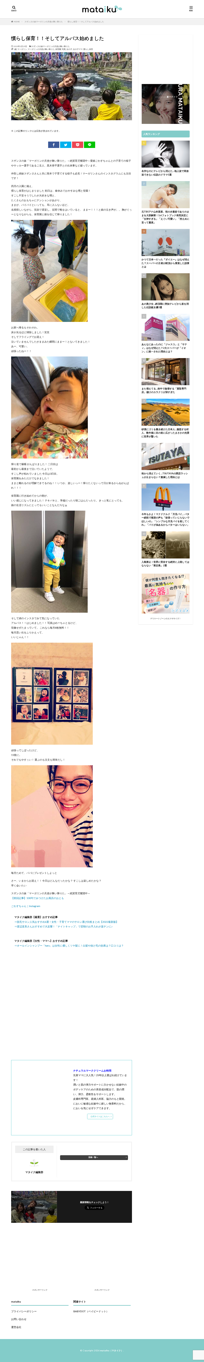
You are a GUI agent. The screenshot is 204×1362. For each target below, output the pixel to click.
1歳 (15, 49)
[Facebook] (53, 145)
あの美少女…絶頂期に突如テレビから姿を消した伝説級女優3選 (165, 305)
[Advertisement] (71, 1014)
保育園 (58, 49)
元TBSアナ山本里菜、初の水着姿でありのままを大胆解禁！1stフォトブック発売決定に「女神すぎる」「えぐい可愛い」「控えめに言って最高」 (165, 217)
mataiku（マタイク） (111, 1350)
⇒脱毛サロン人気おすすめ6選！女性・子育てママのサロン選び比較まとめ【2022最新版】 (66, 921)
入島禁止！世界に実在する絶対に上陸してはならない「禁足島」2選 (165, 563)
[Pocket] (77, 145)
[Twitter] (65, 145)
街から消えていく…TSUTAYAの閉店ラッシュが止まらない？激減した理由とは (165, 475)
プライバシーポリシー (24, 1311)
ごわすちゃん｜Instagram (25, 905)
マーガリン (22, 49)
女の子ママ (78, 49)
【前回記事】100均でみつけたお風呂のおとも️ (37, 897)
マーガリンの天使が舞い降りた (41, 49)
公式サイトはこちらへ (100, 1116)
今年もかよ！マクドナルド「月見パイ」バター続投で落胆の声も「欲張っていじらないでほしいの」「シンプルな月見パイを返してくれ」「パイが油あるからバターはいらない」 (165, 519)
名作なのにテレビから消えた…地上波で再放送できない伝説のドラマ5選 (165, 172)
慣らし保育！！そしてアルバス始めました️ (86, 21)
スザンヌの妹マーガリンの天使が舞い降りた (44, 21)
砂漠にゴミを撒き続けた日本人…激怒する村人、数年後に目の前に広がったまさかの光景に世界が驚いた (165, 433)
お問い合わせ (18, 1319)
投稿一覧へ (93, 1157)
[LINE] (89, 145)
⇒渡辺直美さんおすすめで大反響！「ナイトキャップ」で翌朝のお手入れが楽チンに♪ (63, 926)
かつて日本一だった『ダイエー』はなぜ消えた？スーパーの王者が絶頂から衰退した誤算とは (165, 263)
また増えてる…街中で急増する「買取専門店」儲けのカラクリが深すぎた (164, 390)
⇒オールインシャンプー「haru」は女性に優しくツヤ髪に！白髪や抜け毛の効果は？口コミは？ (69, 945)
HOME (17, 21)
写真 (64, 49)
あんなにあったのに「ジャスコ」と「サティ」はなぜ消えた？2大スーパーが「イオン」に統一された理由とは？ (164, 348)
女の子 (69, 49)
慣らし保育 (88, 49)
